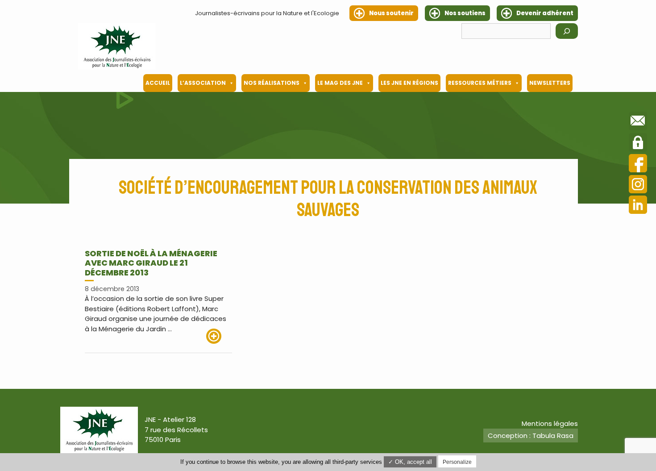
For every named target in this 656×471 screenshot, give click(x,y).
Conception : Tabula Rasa (530, 435)
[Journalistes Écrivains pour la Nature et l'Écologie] (117, 46)
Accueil (157, 83)
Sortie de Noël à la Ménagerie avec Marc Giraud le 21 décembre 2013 (151, 263)
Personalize (457, 462)
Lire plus (219, 336)
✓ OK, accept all (410, 461)
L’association (203, 83)
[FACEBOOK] (638, 164)
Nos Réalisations (271, 83)
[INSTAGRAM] (638, 185)
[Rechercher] (567, 31)
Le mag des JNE (340, 83)
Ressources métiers (479, 83)
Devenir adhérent (544, 13)
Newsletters (549, 83)
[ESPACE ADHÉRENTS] (638, 143)
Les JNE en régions (409, 83)
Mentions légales (550, 423)
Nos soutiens (465, 13)
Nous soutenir (391, 13)
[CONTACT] (638, 122)
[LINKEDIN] (638, 206)
